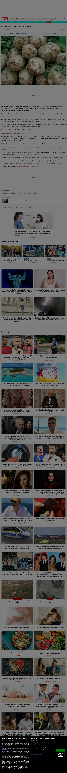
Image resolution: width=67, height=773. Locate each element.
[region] (33, 754)
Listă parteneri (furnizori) (36, 754)
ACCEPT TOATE (60, 750)
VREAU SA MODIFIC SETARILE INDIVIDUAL (60, 755)
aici (11, 762)
